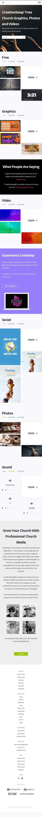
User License (21, 764)
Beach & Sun (10, 485)
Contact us (21, 770)
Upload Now (21, 733)
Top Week (11, 61)
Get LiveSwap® (10, 286)
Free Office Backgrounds (21, 744)
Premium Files (21, 674)
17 (10, 503)
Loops (21, 705)
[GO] (24, 37)
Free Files (21, 680)
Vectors (21, 720)
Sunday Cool (21, 747)
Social (21, 697)
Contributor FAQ (21, 736)
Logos (21, 722)
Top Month (20, 61)
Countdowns (21, 711)
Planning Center (21, 750)
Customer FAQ (21, 758)
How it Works (21, 731)
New (4, 61)
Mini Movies (21, 702)
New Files (21, 683)
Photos (21, 700)
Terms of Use (21, 761)
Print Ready (21, 714)
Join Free (21, 654)
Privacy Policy (21, 767)
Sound (21, 717)
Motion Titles (21, 708)
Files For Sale (21, 677)
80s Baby (32, 508)
